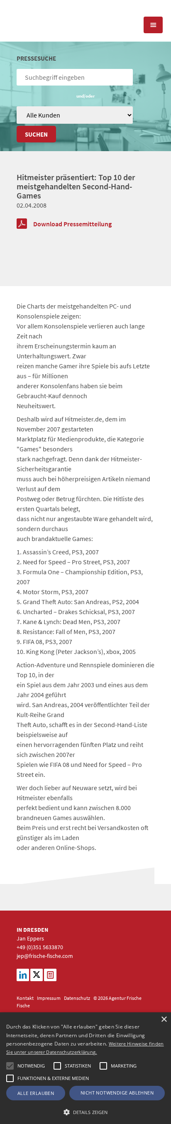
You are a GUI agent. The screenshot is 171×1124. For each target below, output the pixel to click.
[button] (10, 1066)
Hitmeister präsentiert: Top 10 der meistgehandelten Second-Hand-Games (76, 186)
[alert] (85, 1068)
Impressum (49, 998)
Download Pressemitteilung (72, 224)
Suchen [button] (36, 134)
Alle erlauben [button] (35, 1093)
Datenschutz (77, 998)
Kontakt (25, 998)
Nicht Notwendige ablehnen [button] (117, 1093)
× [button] (164, 1019)
